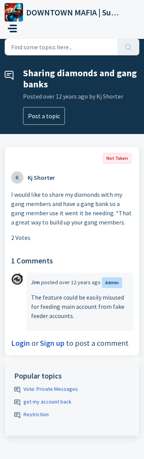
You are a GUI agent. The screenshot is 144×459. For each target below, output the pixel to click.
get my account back (47, 401)
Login (20, 343)
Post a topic (44, 116)
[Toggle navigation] (12, 28)
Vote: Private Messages (50, 388)
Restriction (36, 414)
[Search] (128, 47)
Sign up (52, 343)
